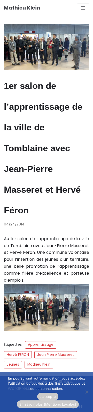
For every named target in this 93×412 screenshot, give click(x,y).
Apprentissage (40, 344)
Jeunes (13, 364)
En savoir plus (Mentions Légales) (47, 404)
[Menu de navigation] (83, 8)
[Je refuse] (86, 391)
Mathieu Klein (38, 364)
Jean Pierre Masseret (55, 354)
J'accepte (48, 396)
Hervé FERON (18, 354)
